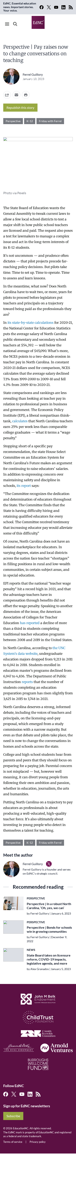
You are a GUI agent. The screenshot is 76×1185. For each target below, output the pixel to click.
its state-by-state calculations (30, 323)
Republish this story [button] (20, 107)
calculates (20, 421)
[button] (16, 95)
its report (24, 486)
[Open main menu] (7, 24)
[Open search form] (15, 24)
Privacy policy (38, 1141)
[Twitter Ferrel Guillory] (49, 864)
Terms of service (12, 1141)
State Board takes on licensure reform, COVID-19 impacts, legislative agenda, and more (49, 959)
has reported (30, 623)
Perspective (13, 121)
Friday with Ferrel (50, 121)
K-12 (30, 121)
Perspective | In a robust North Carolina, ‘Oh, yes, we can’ (49, 906)
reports (27, 682)
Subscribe (13, 1116)
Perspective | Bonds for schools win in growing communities (49, 929)
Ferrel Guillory (33, 74)
